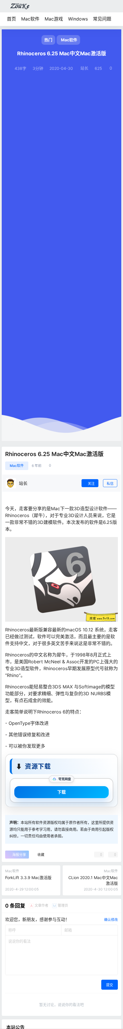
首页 (11, 19)
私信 (110, 483)
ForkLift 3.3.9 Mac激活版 (28, 877)
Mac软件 (30, 19)
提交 (109, 985)
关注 (91, 483)
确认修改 (111, 920)
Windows (78, 19)
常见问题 (102, 19)
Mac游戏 (54, 19)
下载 (61, 792)
